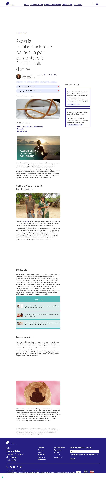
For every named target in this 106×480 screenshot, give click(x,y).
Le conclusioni (22, 131)
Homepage (19, 32)
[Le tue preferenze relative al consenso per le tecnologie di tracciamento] (2, 477)
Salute (26, 4)
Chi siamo (41, 447)
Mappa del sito (58, 450)
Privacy (40, 452)
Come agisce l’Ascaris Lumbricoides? (30, 127)
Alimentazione (67, 4)
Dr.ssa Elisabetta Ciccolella (48, 75)
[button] (38, 147)
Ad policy (56, 452)
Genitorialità (78, 4)
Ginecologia (54, 82)
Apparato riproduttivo (33, 82)
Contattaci (41, 450)
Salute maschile (72, 104)
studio (27, 221)
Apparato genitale (21, 82)
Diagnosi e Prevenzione (52, 4)
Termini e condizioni (59, 447)
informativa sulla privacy (84, 454)
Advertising (41, 457)
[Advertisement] (53, 17)
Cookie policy (57, 455)
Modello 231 (41, 455)
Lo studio (20, 129)
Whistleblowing (58, 457)
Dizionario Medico (36, 4)
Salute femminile (45, 82)
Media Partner (42, 459)
